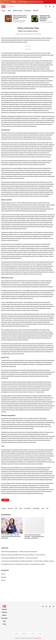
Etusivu (3, 10)
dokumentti (10, 508)
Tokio (47, 508)
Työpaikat (4, 615)
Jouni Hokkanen (27, 508)
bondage (4, 508)
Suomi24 (3, 580)
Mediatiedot (4, 612)
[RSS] (53, 606)
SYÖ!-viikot (35, 10)
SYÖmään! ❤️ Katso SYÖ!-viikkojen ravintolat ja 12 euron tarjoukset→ (28, 2)
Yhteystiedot (4, 609)
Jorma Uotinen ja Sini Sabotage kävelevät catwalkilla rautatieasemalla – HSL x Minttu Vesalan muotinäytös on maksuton (27, 561)
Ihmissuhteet (27, 10)
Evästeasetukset (38, 638)
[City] (4, 606)
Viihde (9, 10)
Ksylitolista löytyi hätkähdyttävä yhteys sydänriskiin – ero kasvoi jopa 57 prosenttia (19, 558)
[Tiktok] (53, 6)
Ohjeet (4, 621)
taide (43, 508)
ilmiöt (16, 508)
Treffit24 (40, 633)
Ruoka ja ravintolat (17, 10)
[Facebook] (46, 6)
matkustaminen (36, 508)
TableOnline (3, 577)
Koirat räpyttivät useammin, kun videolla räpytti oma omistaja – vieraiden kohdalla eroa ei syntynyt (23, 564)
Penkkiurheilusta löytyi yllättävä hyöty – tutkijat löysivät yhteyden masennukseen (19, 551)
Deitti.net (3, 574)
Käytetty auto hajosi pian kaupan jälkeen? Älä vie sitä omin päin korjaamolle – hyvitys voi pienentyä (23, 554)
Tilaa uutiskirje (4, 618)
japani (20, 508)
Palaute (4, 624)
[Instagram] (49, 6)
